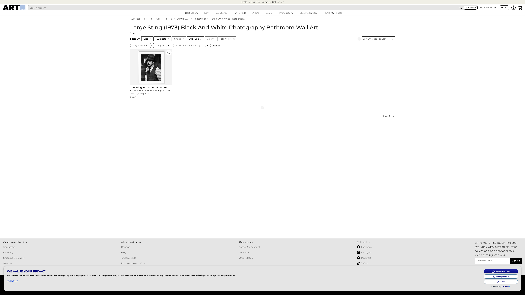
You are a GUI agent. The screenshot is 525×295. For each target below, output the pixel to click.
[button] (262, 2)
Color (210, 39)
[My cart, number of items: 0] (520, 7)
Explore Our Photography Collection (262, 2)
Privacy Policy (12, 281)
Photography (201, 18)
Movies (148, 18)
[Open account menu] (495, 8)
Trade (504, 7)
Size (146, 39)
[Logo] (14, 7)
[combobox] (243, 7)
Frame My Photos (332, 13)
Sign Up (516, 260)
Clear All (216, 45)
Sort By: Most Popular (374, 39)
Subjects (135, 18)
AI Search (472, 8)
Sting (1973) (183, 18)
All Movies (161, 18)
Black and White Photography (228, 18)
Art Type (194, 39)
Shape (177, 39)
